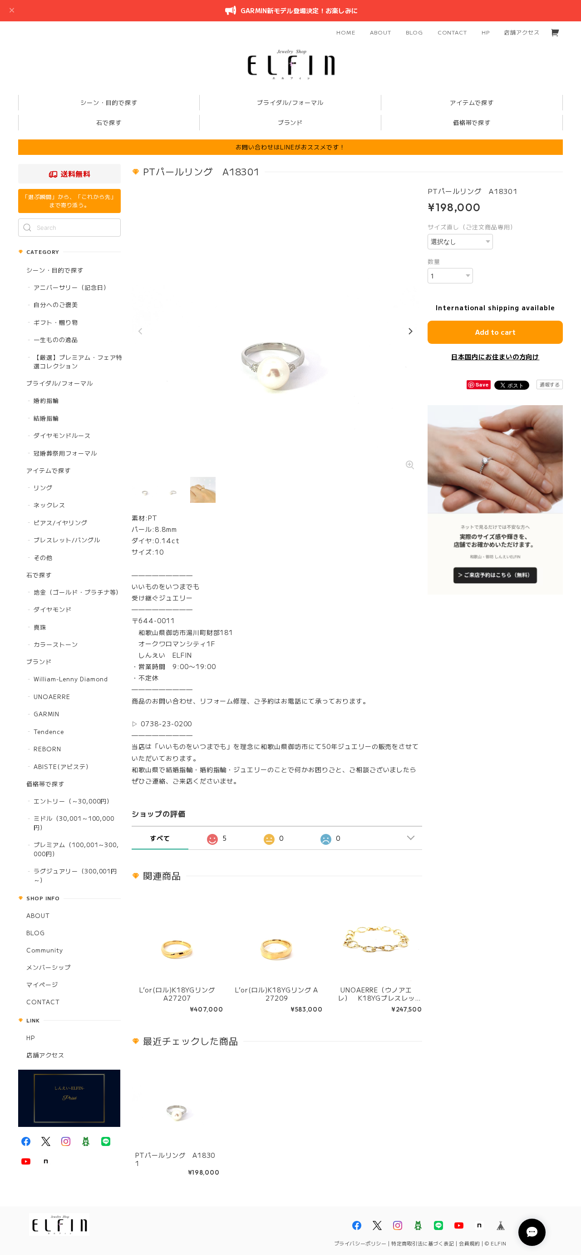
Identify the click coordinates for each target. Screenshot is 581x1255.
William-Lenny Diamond (71, 679)
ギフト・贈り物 (56, 322)
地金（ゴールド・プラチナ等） (78, 592)
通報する (550, 384)
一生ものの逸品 (56, 339)
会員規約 (469, 1243)
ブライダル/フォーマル (59, 383)
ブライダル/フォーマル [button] (290, 102)
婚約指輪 (46, 400)
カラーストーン (56, 644)
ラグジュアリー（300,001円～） (75, 875)
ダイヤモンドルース (62, 435)
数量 (434, 261)
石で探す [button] (109, 122)
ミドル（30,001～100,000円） (74, 823)
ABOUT (380, 32)
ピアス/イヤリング (61, 522)
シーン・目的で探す (55, 270)
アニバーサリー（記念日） (72, 287)
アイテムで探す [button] (472, 102)
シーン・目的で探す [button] (109, 102)
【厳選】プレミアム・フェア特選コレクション (78, 362)
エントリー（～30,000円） (73, 801)
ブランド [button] (290, 122)
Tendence (49, 731)
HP (486, 32)
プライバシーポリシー (360, 1243)
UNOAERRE (52, 696)
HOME (345, 32)
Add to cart (495, 332)
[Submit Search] (27, 227)
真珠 (40, 627)
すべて (160, 838)
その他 (43, 557)
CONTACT (453, 32)
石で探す (39, 574)
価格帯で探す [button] (472, 122)
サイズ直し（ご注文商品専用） (472, 227)
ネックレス (49, 505)
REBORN (47, 748)
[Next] (409, 331)
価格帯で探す (45, 783)
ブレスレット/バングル (67, 540)
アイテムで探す (48, 470)
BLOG (414, 32)
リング (43, 487)
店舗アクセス (522, 32)
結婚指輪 (46, 418)
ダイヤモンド (53, 609)
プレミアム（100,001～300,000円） (76, 849)
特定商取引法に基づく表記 (422, 1243)
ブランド (39, 661)
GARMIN (46, 713)
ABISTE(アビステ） (63, 766)
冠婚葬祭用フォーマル (65, 453)
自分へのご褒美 (56, 304)
